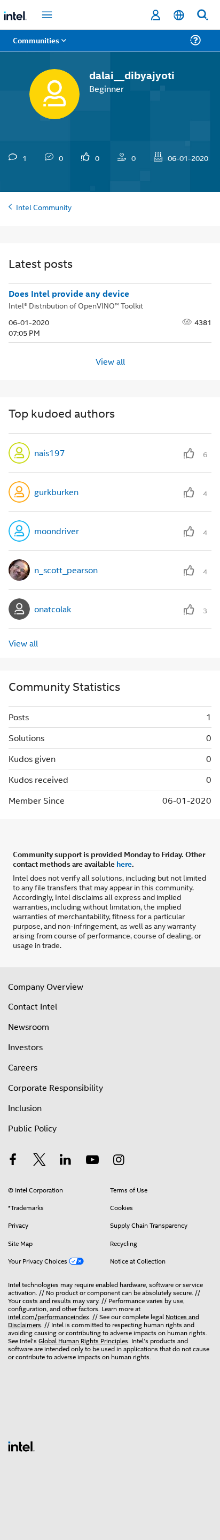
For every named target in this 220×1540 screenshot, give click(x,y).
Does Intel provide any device (69, 293)
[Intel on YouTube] (92, 1160)
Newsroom (28, 1026)
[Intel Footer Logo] (21, 1445)
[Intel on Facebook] (13, 1160)
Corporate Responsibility (55, 1087)
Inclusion (25, 1108)
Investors (25, 1047)
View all (110, 361)
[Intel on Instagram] (118, 1160)
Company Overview (45, 986)
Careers (22, 1067)
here (124, 863)
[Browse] (38, 47)
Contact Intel (32, 1006)
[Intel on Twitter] (39, 1160)
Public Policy (32, 1128)
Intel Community (44, 206)
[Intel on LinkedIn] (66, 1160)
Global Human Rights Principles (83, 1340)
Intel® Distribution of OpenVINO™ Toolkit (76, 305)
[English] (179, 15)
